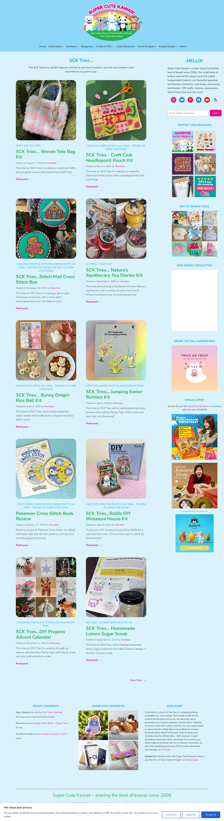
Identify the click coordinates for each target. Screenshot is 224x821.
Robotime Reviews (110, 504)
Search (215, 113)
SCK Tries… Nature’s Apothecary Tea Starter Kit (114, 272)
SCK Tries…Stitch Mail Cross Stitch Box (45, 279)
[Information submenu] (63, 46)
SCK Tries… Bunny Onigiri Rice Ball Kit (42, 397)
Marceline (120, 166)
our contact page (190, 759)
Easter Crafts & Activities (115, 385)
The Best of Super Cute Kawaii (50, 507)
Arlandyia (124, 281)
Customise (171, 814)
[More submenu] (187, 46)
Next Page (138, 680)
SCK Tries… (35, 145)
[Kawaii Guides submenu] (176, 46)
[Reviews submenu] (77, 46)
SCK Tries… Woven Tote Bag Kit (45, 154)
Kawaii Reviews (43, 504)
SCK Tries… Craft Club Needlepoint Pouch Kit (109, 157)
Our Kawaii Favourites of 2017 (52, 733)
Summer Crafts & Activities (116, 622)
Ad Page (166, 749)
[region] (112, 812)
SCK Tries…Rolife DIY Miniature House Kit (108, 516)
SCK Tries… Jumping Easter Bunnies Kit (114, 394)
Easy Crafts (62, 622)
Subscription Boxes (39, 267)
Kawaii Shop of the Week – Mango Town (48, 723)
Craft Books (24, 504)
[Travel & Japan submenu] (155, 46)
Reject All (191, 814)
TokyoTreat (193, 406)
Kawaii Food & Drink (28, 385)
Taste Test (106, 264)
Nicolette (51, 162)
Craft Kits (22, 145)
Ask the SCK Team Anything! (48, 712)
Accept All (211, 814)
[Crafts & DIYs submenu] (113, 46)
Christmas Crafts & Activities (34, 264)
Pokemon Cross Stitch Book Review (44, 516)
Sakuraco (206, 406)
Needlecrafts (108, 145)
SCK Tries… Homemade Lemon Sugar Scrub (110, 631)
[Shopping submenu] (93, 46)
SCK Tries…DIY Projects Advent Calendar (40, 634)
